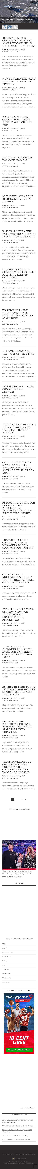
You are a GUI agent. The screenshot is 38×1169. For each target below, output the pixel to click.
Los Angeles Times (7, 952)
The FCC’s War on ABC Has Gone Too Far (17, 159)
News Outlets (30, 1163)
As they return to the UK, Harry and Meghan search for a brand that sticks (18, 690)
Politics (4, 961)
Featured (6, 49)
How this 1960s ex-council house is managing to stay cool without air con (18, 544)
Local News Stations (10, 1163)
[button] (35, 26)
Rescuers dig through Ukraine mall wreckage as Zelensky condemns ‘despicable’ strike (18, 508)
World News (5, 982)
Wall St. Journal (7, 973)
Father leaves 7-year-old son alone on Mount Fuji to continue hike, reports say (18, 614)
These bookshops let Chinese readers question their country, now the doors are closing (17, 767)
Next (33, 11)
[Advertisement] (19, 910)
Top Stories (5, 969)
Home (11, 1161)
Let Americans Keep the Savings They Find (18, 352)
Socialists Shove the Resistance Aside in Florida (17, 199)
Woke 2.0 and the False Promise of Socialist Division (19, 81)
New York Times (7, 957)
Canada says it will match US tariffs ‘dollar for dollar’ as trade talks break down (18, 467)
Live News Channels (21, 1161)
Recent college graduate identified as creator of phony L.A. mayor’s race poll (19, 42)
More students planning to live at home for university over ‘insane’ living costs (17, 651)
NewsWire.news (9, 1154)
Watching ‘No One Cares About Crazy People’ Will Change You (17, 121)
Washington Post (7, 978)
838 (25, 799)
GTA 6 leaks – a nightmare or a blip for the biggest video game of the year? (18, 578)
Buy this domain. (20, 1158)
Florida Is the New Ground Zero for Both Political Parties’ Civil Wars (18, 273)
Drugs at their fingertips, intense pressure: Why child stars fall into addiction (17, 726)
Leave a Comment (12, 51)
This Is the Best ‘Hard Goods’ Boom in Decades (18, 389)
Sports (4, 965)
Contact (21, 1163)
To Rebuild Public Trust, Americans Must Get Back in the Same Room (17, 314)
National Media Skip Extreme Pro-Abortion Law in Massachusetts (19, 234)
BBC (3, 944)
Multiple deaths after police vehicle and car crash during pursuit (19, 428)
